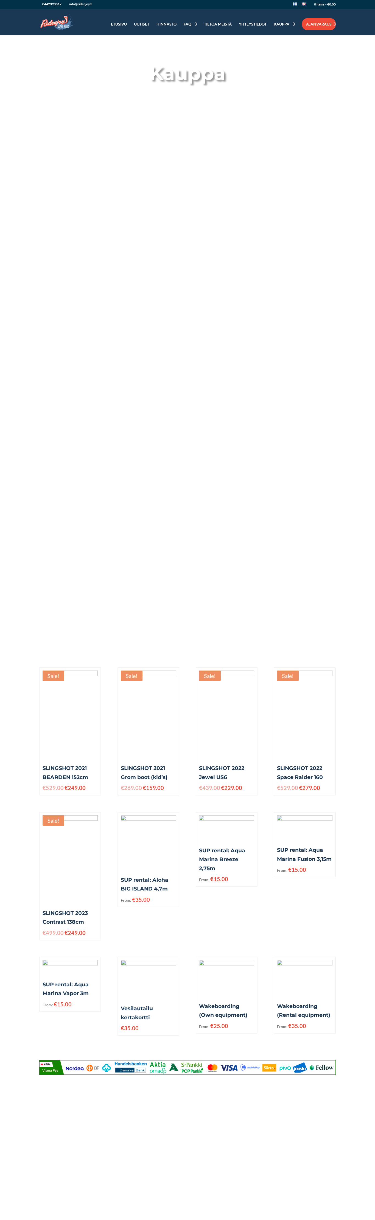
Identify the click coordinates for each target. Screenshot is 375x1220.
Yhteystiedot (253, 24)
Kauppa (281, 24)
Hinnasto (166, 24)
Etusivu (119, 24)
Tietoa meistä (218, 24)
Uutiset (141, 24)
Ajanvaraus (319, 24)
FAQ (187, 24)
